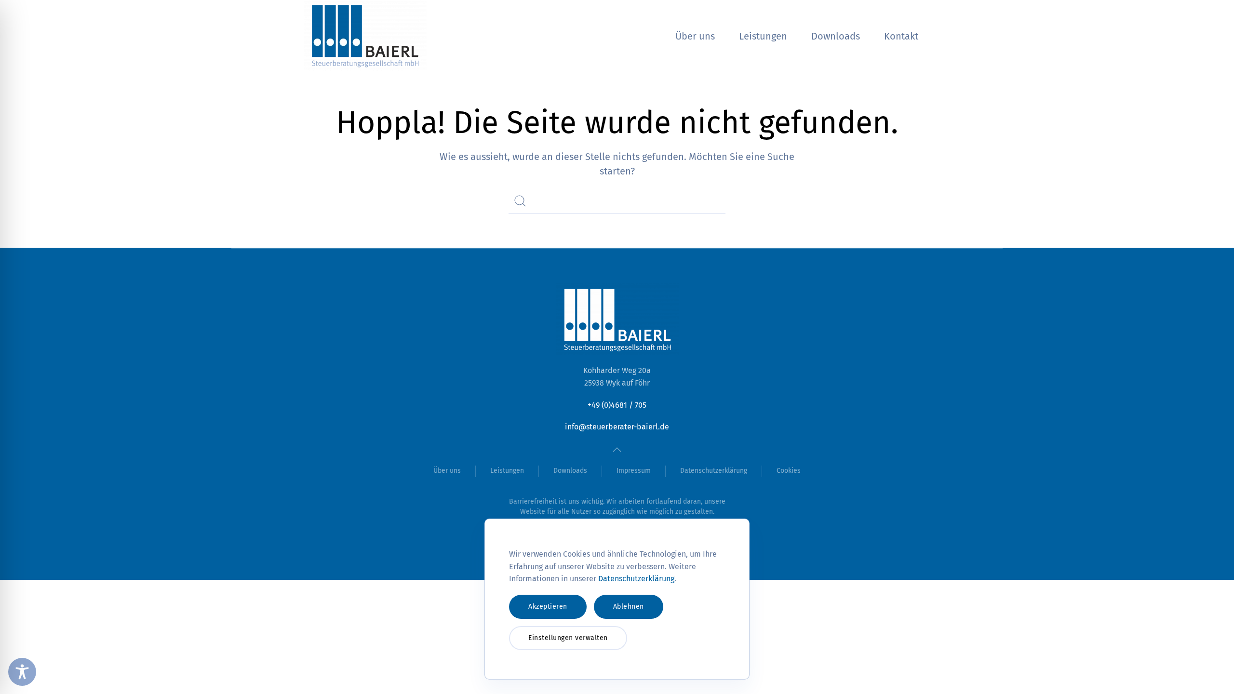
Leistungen (763, 36)
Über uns (695, 36)
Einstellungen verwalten (568, 638)
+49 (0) (617, 405)
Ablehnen (628, 606)
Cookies (789, 471)
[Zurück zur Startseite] (366, 36)
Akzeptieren (547, 606)
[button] (617, 449)
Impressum (634, 471)
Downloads (835, 36)
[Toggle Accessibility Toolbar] (22, 672)
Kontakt (901, 36)
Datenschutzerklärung (713, 471)
